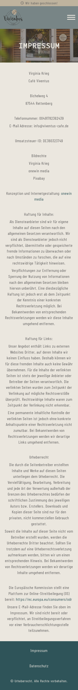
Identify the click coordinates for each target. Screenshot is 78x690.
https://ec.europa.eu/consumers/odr (44, 599)
